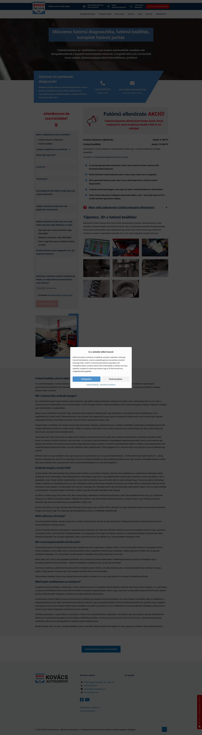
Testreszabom (115, 379)
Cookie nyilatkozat (93, 384)
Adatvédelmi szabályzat (107, 384)
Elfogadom (86, 379)
